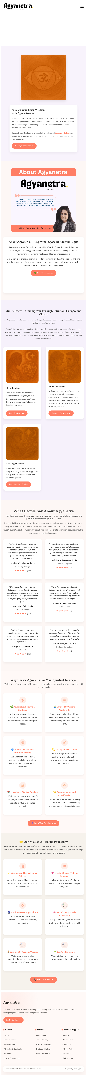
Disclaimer (67, 1053)
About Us (66, 1035)
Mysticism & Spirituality (13, 1049)
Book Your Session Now (61, 413)
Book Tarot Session (16, 413)
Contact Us (67, 1044)
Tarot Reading (41, 1035)
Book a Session (12, 1020)
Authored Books (10, 1044)
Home (6, 1035)
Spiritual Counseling (43, 1044)
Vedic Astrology (42, 1040)
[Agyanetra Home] (18, 6)
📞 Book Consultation (43, 980)
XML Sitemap (68, 1058)
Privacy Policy (68, 1049)
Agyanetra (11, 1002)
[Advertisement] (43, 27)
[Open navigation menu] (82, 6)
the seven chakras (62, 133)
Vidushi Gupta (68, 1040)
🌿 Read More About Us (43, 273)
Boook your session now (24, 146)
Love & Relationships (12, 1058)
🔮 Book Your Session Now (43, 823)
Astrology (8, 1053)
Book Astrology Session (18, 484)
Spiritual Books (10, 1040)
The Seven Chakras (43, 1049)
